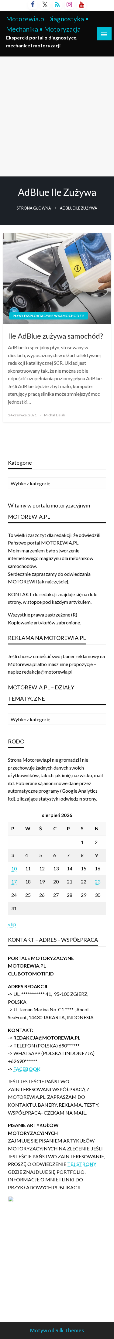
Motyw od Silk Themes (57, 1330)
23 (97, 881)
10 (14, 868)
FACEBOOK (26, 1069)
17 (14, 881)
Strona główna (34, 208)
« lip (12, 924)
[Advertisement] (57, 116)
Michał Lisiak (54, 415)
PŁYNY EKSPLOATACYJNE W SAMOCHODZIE (49, 316)
